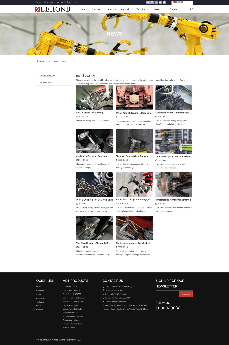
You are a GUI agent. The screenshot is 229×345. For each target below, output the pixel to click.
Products (40, 290)
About (38, 294)
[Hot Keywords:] (191, 9)
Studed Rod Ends (70, 313)
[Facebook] (148, 2)
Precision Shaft (69, 327)
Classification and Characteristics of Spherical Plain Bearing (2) (173, 113)
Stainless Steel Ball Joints (73, 298)
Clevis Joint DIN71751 (72, 290)
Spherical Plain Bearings (73, 316)
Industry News (46, 82)
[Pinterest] (164, 2)
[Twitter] (156, 2)
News (38, 306)
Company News (47, 76)
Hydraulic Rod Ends (71, 305)
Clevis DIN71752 (70, 287)
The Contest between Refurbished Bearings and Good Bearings (134, 243)
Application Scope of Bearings (91, 156)
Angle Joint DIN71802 (72, 294)
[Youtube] (160, 2)
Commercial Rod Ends (72, 309)
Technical (40, 302)
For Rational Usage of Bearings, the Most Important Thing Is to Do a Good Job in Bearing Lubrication (134, 199)
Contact (39, 310)
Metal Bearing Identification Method (173, 200)
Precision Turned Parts (72, 324)
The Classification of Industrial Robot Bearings (94, 243)
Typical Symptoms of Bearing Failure (94, 200)
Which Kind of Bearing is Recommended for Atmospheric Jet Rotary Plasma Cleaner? (134, 113)
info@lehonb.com (68, 2)
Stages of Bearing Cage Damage (132, 156)
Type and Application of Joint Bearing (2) (173, 156)
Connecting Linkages (71, 320)
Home (38, 287)
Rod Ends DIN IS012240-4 (74, 301)
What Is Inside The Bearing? (90, 113)
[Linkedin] (152, 2)
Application (40, 298)
